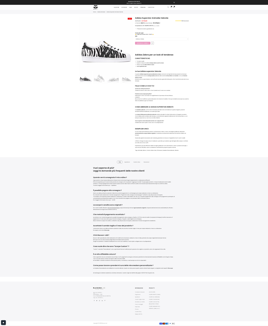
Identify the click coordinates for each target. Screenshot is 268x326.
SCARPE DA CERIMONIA (154, 297)
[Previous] (82, 44)
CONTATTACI (151, 7)
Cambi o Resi (136, 162)
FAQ (120, 162)
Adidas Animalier (101, 12)
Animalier (140, 150)
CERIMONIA (142, 7)
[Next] (130, 44)
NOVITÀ (136, 7)
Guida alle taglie (139, 33)
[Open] (3, 322)
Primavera (159, 150)
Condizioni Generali (139, 292)
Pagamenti (137, 294)
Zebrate (177, 150)
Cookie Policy (138, 311)
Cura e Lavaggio (139, 304)
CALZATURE (116, 7)
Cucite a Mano (150, 150)
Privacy (137, 309)
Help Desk (137, 306)
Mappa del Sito (138, 314)
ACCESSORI (124, 7)
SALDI (130, 7)
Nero (155, 150)
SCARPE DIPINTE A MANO (154, 294)
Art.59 (113, 200)
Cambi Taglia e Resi (140, 299)
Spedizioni (127, 162)
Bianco (144, 150)
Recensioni (146, 162)
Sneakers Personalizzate (168, 150)
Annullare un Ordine (140, 302)
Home (94, 12)
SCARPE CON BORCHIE (154, 299)
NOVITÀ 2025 (152, 292)
